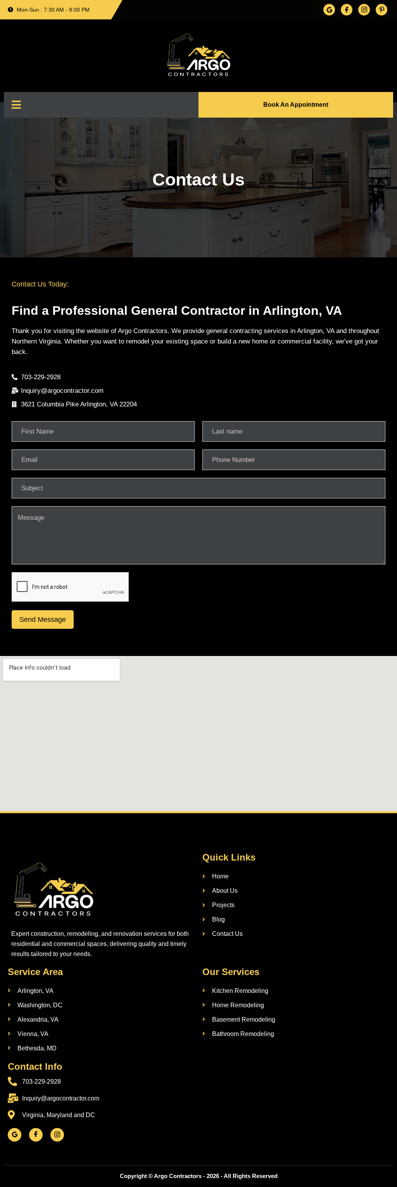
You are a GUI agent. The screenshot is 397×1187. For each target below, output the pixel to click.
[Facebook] (346, 10)
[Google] (329, 10)
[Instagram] (364, 10)
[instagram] (57, 1135)
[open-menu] (16, 104)
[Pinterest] (381, 10)
